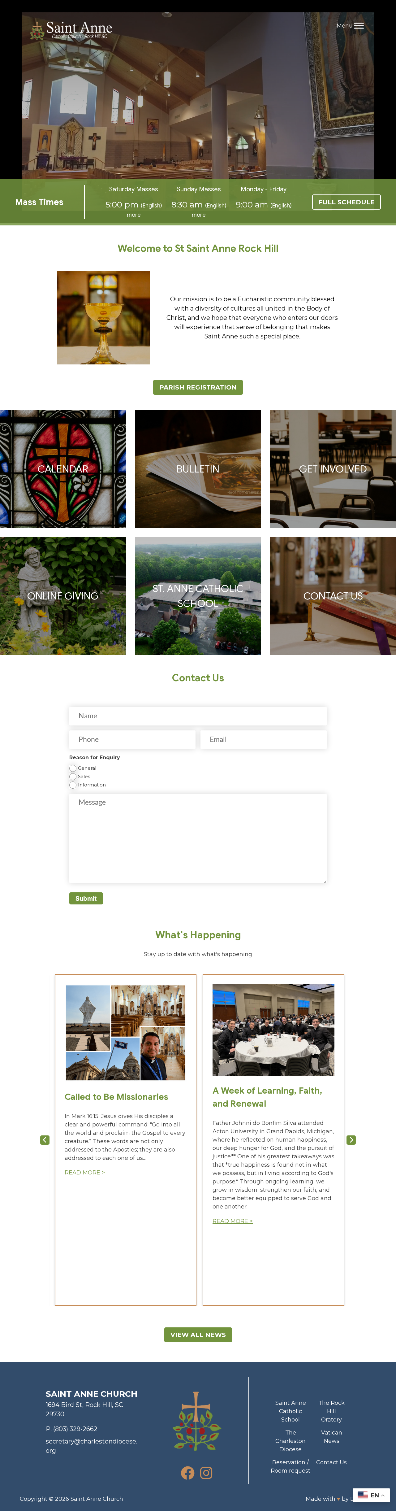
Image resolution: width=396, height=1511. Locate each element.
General (87, 768)
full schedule (346, 202)
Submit (86, 898)
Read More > (85, 1172)
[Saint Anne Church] (70, 32)
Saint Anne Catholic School (290, 1411)
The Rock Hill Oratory (331, 1411)
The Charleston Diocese (290, 1441)
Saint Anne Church (97, 1499)
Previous (45, 1140)
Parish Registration (198, 387)
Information (92, 785)
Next (351, 1140)
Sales (84, 776)
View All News (198, 1335)
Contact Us (331, 1462)
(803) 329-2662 (75, 1429)
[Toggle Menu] (359, 25)
